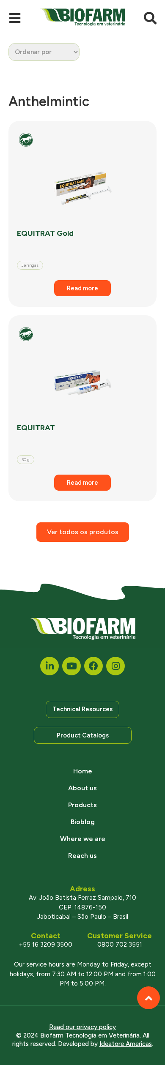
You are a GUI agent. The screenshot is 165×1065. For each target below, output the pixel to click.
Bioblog (83, 822)
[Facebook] (93, 666)
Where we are (82, 839)
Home (82, 771)
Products (82, 805)
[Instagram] (115, 666)
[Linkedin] (49, 666)
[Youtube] (71, 666)
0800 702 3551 (119, 944)
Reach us (82, 856)
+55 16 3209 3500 (45, 944)
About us (82, 788)
